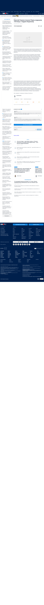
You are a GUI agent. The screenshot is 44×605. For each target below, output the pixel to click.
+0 (38, 115)
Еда (13, 235)
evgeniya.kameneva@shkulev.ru (26, 265)
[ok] (18, 244)
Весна (14, 231)
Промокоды (37, 11)
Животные (14, 236)
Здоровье (14, 238)
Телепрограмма (16, 11)
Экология (37, 232)
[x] (25, 244)
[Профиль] (43, 13)
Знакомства (8, 11)
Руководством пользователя (26, 269)
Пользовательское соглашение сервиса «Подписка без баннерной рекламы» (32, 276)
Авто (13, 228)
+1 (38, 122)
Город (14, 232)
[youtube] (27, 244)
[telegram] (14, 244)
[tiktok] (29, 244)
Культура (23, 231)
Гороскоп (23, 11)
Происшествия (31, 232)
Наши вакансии (3, 231)
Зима (22, 228)
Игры (34, 11)
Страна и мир (38, 231)
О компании (2, 228)
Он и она (30, 228)
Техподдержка (3, 232)
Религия (30, 236)
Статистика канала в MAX (4, 235)
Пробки (22, 13)
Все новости (7, 19)
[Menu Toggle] (1, 13)
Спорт (37, 228)
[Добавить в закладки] (39, 26)
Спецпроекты (38, 235)
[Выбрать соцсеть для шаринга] (41, 26)
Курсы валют (28, 11)
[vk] (16, 244)
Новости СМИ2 (16, 135)
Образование (24, 238)
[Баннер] (15, 16)
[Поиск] (39, 13)
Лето (22, 232)
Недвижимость (3, 11)
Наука (22, 235)
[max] (23, 244)
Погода (12, 11)
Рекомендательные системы (26, 275)
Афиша (20, 11)
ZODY (31, 11)
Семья (30, 238)
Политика (30, 231)
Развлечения (31, 235)
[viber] (20, 244)
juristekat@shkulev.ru (3, 273)
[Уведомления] (41, 13)
